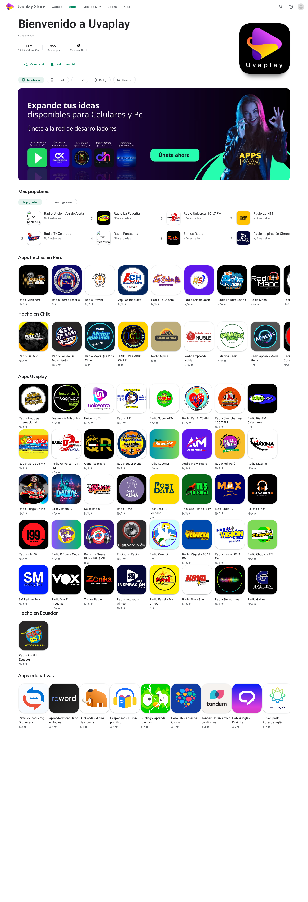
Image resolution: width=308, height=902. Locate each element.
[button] (86, 50)
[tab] (57, 6)
